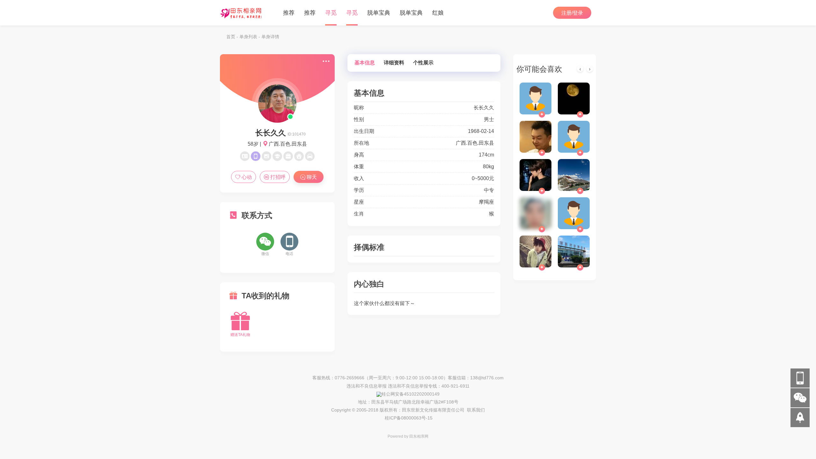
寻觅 (331, 13)
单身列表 (248, 36)
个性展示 (423, 62)
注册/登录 (572, 13)
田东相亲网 (418, 436)
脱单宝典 (378, 13)
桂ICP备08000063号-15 (409, 417)
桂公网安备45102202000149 (411, 394)
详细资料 (394, 62)
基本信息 (364, 62)
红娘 (438, 13)
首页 (230, 36)
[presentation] (580, 69)
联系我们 (476, 409)
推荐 (289, 13)
